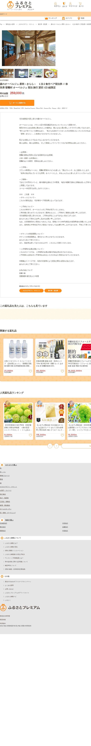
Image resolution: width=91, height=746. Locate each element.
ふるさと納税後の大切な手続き (15, 554)
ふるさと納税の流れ (11, 547)
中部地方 (65, 523)
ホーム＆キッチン (5, 509)
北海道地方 (3, 523)
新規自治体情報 (5, 616)
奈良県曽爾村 (4, 80)
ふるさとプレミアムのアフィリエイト (17, 593)
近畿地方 (65, 527)
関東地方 (3, 531)
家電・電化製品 (5, 505)
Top (1, 24)
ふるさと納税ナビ (10, 596)
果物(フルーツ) (4, 475)
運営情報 (3, 619)
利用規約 (3, 623)
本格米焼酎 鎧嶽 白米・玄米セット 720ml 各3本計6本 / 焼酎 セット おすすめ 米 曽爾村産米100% (49, 363)
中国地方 (65, 531)
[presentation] (3, 48)
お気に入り (4, 96)
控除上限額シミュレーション (14, 550)
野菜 (1, 479)
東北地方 (3, 527)
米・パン (3, 472)
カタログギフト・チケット (26, 24)
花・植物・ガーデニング (8, 513)
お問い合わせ (9, 589)
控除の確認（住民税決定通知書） (15, 569)
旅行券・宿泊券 (42, 24)
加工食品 (3, 494)
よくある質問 (9, 585)
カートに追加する (19, 103)
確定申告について (10, 565)
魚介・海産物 (4, 498)
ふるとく (8, 600)
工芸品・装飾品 (5, 501)
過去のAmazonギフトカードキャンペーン (18, 581)
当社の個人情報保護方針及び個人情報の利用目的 (15, 626)
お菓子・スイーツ (5, 490)
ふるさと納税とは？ (11, 543)
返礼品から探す (10, 24)
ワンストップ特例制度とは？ (14, 558)
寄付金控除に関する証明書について (16, 562)
